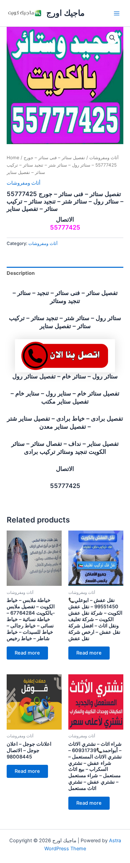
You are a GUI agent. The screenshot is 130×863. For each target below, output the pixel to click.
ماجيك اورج (65, 13)
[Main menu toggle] (116, 13)
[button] (112, 38)
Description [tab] (21, 273)
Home (13, 157)
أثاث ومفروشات (104, 157)
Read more (27, 653)
